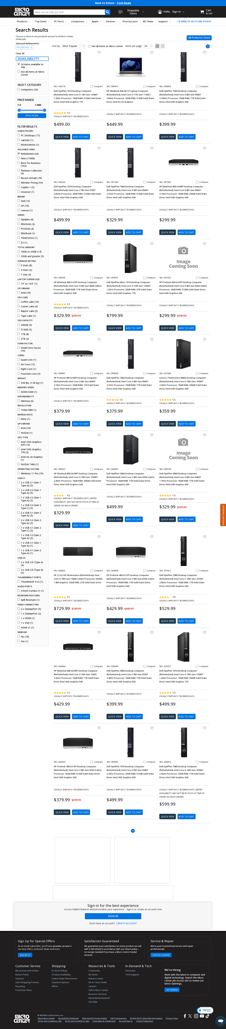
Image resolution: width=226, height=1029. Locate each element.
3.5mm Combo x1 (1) (32, 590)
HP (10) (25, 205)
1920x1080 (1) (28, 409)
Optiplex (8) (27, 219)
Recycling (20, 986)
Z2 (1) (24, 242)
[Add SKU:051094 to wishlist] (152, 148)
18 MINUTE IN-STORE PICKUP (194, 21)
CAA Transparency (118, 1018)
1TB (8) (25, 334)
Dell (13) (25, 201)
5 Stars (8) (26, 265)
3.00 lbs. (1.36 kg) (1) (32, 382)
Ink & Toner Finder (98, 982)
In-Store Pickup (59, 970)
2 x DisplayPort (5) (31, 608)
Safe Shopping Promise (27, 982)
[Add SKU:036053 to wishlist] (152, 435)
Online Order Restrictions (64, 978)
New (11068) (28, 158)
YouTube (202, 1016)
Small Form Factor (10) (31, 349)
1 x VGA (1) (27, 622)
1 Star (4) (26, 274)
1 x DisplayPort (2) (31, 613)
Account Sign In (126, 1021)
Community (94, 970)
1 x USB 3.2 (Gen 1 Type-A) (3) (31, 499)
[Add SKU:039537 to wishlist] (152, 244)
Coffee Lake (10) (30, 301)
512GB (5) (26, 329)
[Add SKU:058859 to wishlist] (205, 52)
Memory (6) (27, 401)
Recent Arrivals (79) (31, 178)
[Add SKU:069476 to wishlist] (152, 52)
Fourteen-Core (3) (30, 373)
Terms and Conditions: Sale (77, 1021)
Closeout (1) (27, 191)
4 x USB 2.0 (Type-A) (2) (32, 571)
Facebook (184, 1016)
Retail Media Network (99, 997)
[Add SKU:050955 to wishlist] (152, 728)
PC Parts (59, 21)
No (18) (25, 636)
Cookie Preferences (144, 1021)
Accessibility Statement (68, 1018)
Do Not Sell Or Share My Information (146, 1018)
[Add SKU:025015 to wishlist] (205, 632)
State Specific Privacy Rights (94, 1018)
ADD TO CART (81, 136)
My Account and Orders (27, 970)
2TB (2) (25, 338)
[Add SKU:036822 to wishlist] (99, 537)
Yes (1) (24, 641)
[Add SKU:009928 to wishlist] (152, 339)
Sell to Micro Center (98, 990)
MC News (148, 21)
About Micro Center (46, 1018)
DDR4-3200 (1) (29, 391)
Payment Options (60, 982)
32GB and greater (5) (32, 256)
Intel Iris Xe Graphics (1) (32, 458)
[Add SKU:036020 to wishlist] (99, 728)
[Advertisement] (83, 860)
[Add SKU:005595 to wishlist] (99, 244)
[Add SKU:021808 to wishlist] (205, 339)
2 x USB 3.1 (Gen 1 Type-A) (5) (31, 484)
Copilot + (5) (27, 187)
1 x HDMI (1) (28, 618)
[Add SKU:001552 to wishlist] (205, 244)
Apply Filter (31, 115)
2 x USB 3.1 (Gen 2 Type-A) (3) (31, 514)
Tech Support (132, 974)
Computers (77, 21)
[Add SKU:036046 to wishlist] (152, 632)
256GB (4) (26, 324)
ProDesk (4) (27, 228)
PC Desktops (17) (30, 135)
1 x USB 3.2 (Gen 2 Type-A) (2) (31, 537)
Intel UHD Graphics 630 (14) (31, 443)
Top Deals (40, 21)
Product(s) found (199, 37)
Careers (92, 986)
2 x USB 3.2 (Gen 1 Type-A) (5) (31, 491)
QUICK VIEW (62, 136)
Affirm (55, 986)
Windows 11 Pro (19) (32, 473)
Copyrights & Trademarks (104, 1021)
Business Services (98, 994)
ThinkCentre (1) (29, 237)
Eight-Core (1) (28, 369)
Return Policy (22, 974)
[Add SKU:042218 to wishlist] (99, 52)
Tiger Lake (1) (28, 315)
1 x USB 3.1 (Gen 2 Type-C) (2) (31, 529)
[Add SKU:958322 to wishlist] (99, 435)
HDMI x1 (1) (27, 627)
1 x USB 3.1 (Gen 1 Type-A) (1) (31, 544)
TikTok (207, 1016)
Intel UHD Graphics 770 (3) (31, 451)
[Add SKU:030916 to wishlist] (205, 728)
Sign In (113, 916)
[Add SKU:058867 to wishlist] (99, 339)
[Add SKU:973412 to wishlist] (205, 537)
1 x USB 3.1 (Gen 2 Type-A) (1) (31, 552)
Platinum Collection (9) (31, 172)
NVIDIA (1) (26, 432)
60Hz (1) (25, 419)
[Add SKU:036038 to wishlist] (152, 537)
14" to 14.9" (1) (29, 283)
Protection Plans (23, 990)
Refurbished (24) (30, 153)
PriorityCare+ (130, 21)
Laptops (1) (27, 140)
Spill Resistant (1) (30, 599)
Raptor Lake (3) (29, 311)
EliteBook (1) (28, 233)
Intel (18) (26, 292)
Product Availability (61, 974)
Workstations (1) (30, 144)
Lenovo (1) (27, 210)
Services (110, 21)
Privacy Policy (172, 1018)
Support (163, 21)
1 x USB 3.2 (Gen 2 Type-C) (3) (31, 506)
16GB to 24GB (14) (31, 251)
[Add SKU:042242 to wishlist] (99, 148)
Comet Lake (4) (29, 306)
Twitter (190, 1016)
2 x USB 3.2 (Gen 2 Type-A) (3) (31, 521)
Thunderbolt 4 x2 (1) (32, 581)
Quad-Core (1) (28, 359)
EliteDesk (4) (28, 224)
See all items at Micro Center (32, 73)
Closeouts (130, 970)
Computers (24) (29, 89)
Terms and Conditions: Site (50, 1021)
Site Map (93, 1001)
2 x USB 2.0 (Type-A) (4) (32, 564)
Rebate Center (96, 978)
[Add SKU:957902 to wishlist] (205, 148)
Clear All (20, 53)
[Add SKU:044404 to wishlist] (99, 632)
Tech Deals (124, 3)
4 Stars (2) (26, 270)
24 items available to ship (32, 66)
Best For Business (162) (31, 164)
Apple (95, 21)
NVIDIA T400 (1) (30, 464)
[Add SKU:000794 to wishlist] (205, 435)
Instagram (196, 1016)
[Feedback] (223, 514)
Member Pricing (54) (32, 182)
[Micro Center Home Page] (22, 10)
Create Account (126, 923)
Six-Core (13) (28, 364)
